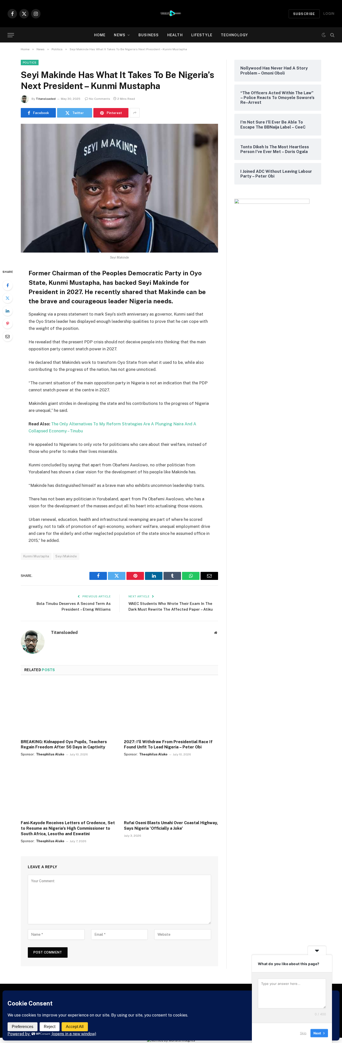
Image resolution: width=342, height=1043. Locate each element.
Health (175, 35)
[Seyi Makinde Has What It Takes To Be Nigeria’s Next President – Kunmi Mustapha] (119, 188)
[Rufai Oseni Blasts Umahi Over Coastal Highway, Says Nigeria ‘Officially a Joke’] (171, 789)
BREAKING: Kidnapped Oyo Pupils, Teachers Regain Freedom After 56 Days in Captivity (64, 744)
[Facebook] (8, 285)
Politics (30, 62)
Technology (234, 35)
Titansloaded (46, 99)
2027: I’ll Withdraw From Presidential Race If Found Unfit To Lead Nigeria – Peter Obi (168, 744)
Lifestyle (201, 35)
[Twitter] (8, 298)
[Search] (331, 35)
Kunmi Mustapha (36, 556)
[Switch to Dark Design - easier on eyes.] (323, 35)
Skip (303, 1033)
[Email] (8, 336)
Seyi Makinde (66, 556)
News (119, 35)
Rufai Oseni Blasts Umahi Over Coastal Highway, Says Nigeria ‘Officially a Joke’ (171, 825)
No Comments (99, 99)
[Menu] (11, 35)
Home (99, 35)
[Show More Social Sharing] (135, 113)
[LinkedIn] (8, 311)
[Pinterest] (8, 324)
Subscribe (304, 14)
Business (148, 35)
